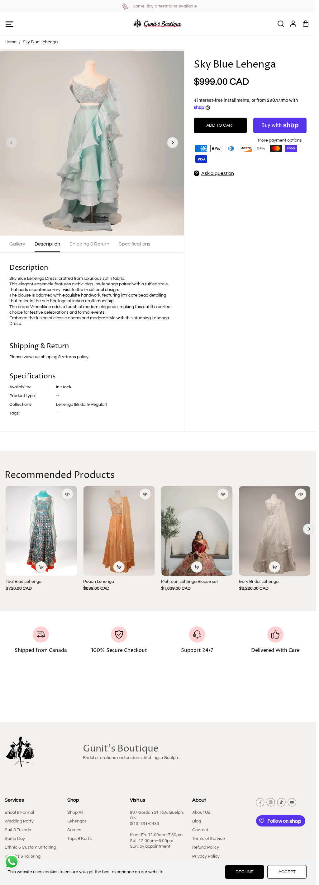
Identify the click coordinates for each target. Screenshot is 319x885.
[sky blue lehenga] (92, 142)
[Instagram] (270, 802)
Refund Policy (205, 847)
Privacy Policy (206, 856)
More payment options (280, 140)
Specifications (134, 243)
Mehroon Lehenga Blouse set (189, 581)
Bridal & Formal (19, 812)
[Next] (172, 142)
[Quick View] (67, 494)
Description (47, 243)
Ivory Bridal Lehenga (259, 581)
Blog (196, 821)
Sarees (74, 830)
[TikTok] (281, 802)
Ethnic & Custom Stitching (30, 847)
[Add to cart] (41, 567)
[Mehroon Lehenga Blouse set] (197, 530)
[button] (9, 24)
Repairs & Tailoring (22, 856)
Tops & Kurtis (80, 838)
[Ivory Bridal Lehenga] (275, 530)
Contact (200, 830)
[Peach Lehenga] (119, 530)
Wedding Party (19, 821)
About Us (201, 812)
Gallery (17, 243)
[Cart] (305, 23)
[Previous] (11, 142)
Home (11, 42)
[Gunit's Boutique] (158, 23)
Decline (245, 872)
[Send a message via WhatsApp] (11, 861)
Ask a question (217, 173)
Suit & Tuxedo (18, 830)
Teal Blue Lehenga (23, 581)
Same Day (15, 838)
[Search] (280, 23)
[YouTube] (292, 802)
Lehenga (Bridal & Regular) (81, 404)
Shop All (75, 812)
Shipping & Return (89, 243)
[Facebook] (260, 802)
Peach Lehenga (98, 581)
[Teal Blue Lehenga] (41, 530)
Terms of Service (208, 838)
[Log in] (293, 23)
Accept (287, 872)
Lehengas (77, 821)
